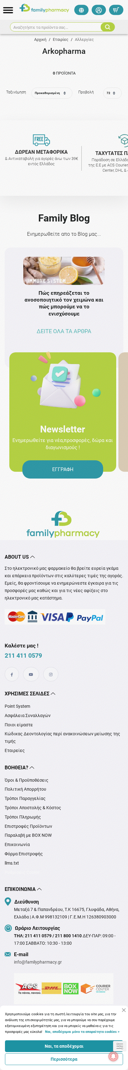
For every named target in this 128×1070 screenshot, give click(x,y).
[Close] (124, 1010)
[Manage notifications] (113, 1056)
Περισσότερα (64, 1059)
